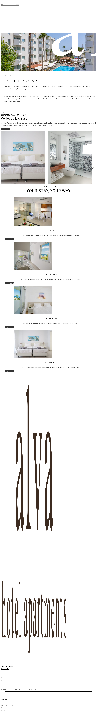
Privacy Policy (5, 669)
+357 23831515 (12, 710)
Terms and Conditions (7, 666)
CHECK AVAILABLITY (16, 106)
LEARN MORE (5, 129)
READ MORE (9, 239)
